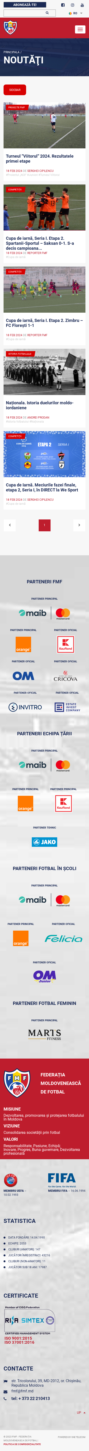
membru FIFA (57, 1190)
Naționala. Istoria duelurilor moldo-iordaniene (40, 405)
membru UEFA (14, 1190)
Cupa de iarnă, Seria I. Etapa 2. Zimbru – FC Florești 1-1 (44, 323)
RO (75, 13)
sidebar (14, 90)
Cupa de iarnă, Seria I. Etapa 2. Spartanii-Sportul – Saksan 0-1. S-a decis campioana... (40, 243)
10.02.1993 (11, 1195)
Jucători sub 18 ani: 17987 (28, 1267)
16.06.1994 (78, 1190)
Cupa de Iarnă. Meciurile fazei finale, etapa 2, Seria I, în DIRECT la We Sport (42, 487)
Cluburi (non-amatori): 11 (27, 1261)
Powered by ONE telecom (71, 1437)
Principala (11, 52)
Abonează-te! (25, 5)
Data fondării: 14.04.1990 (27, 1237)
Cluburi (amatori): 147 (25, 1249)
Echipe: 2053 (18, 1243)
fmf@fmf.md (22, 1391)
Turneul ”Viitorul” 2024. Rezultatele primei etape (40, 159)
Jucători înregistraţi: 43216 (30, 1255)
